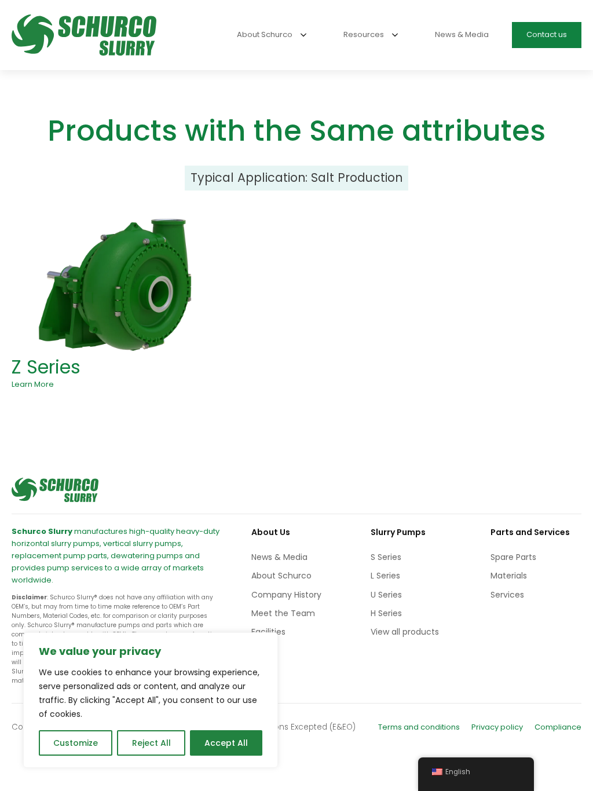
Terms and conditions (419, 727)
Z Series (46, 367)
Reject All (151, 743)
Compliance (558, 727)
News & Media (279, 557)
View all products (405, 632)
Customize (75, 743)
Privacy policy (497, 727)
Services (507, 594)
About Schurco (281, 575)
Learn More (33, 384)
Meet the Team (283, 613)
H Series (386, 613)
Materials (508, 575)
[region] (150, 700)
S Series (386, 557)
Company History (286, 594)
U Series (386, 594)
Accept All (226, 743)
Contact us (546, 34)
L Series (385, 575)
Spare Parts (513, 557)
